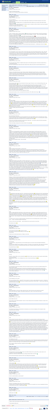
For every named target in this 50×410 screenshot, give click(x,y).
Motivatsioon (4, 9)
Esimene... (33, 6)
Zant (12, 96)
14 (43, 6)
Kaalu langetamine (5, 7)
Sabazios (13, 16)
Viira (12, 208)
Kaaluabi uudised (5, 5)
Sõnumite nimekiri (19, 399)
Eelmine (30, 6)
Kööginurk (3, 6)
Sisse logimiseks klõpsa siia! (14, 403)
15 (44, 6)
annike (13, 8)
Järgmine (47, 6)
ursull (12, 30)
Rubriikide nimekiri (14, 399)
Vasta (12, 14)
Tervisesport (4, 8)
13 (42, 6)
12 (41, 6)
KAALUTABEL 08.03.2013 (13, 298)
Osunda (15, 14)
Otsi (23, 399)
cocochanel (13, 336)
